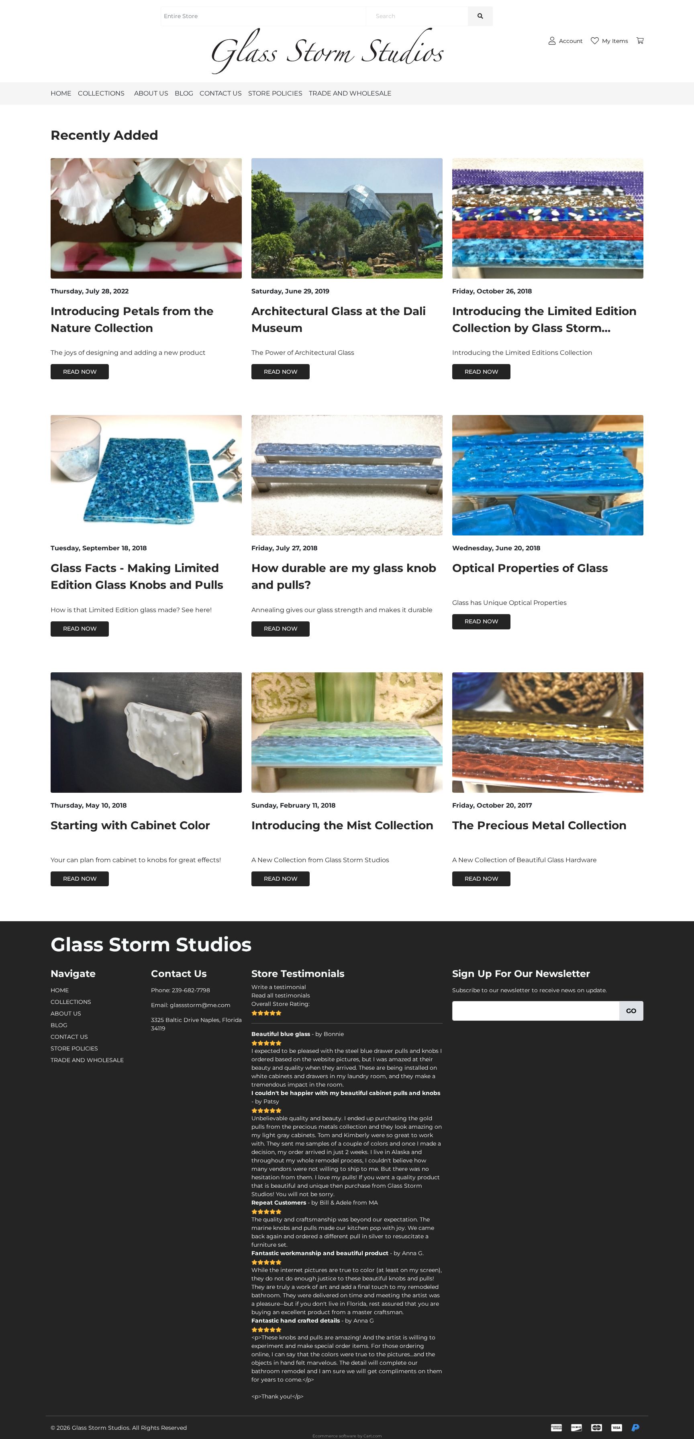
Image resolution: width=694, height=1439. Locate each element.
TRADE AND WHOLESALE (350, 93)
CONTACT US (221, 93)
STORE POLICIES (275, 93)
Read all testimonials (280, 995)
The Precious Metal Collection (539, 825)
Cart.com (372, 1436)
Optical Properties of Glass (530, 568)
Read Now (80, 371)
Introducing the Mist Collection (342, 825)
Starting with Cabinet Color (130, 825)
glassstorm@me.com (200, 1005)
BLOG (184, 93)
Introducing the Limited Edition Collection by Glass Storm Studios (544, 328)
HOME (61, 93)
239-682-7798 (191, 990)
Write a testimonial (278, 987)
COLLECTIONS (101, 93)
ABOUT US (151, 93)
